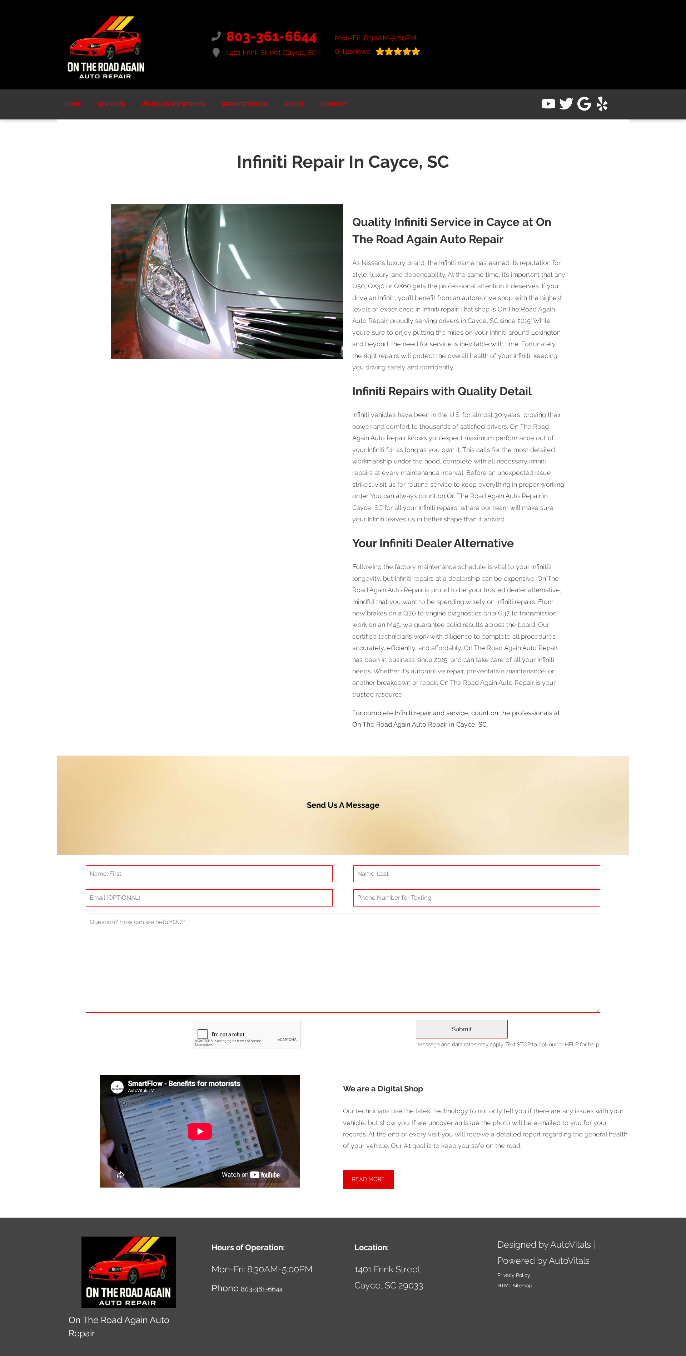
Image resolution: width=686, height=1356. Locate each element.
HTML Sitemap (514, 1285)
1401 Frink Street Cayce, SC (271, 52)
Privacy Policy (513, 1275)
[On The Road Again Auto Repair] (106, 44)
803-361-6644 (262, 1289)
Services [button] (111, 104)
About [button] (294, 104)
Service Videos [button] (245, 104)
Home (72, 104)
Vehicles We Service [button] (173, 104)
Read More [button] (368, 1179)
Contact (334, 104)
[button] (548, 104)
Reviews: (353, 51)
